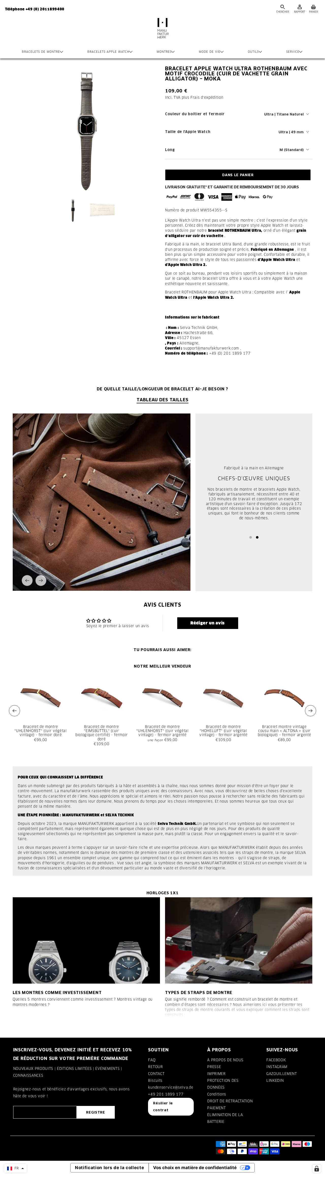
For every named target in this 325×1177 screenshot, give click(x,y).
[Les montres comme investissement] (86, 940)
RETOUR (155, 1067)
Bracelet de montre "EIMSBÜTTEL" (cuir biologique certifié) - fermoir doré (101, 733)
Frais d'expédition (206, 97)
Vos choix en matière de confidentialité (195, 1167)
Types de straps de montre (198, 992)
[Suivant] (40, 580)
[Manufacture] (162, 33)
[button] (207, 623)
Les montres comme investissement (57, 992)
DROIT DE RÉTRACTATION (230, 1101)
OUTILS (253, 52)
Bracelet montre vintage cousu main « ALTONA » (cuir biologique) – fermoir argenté (284, 731)
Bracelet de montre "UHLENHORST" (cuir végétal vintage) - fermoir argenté (162, 731)
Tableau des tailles (162, 399)
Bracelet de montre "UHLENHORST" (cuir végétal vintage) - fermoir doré (40, 731)
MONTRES (164, 52)
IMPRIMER (216, 1074)
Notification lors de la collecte (109, 1167)
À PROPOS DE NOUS (225, 1060)
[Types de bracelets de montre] (238, 940)
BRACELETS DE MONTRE (41, 52)
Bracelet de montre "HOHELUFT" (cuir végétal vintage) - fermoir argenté (223, 731)
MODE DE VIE (209, 52)
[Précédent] (27, 580)
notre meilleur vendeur (162, 666)
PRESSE (214, 1067)
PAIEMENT (216, 1108)
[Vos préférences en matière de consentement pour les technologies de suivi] (316, 1168)
